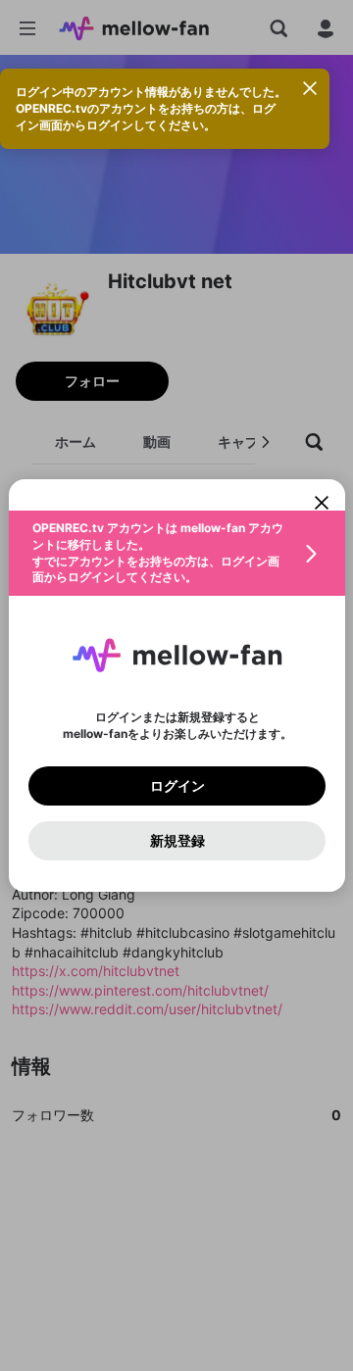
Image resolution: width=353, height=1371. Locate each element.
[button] (177, 553)
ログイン (176, 786)
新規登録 (176, 841)
